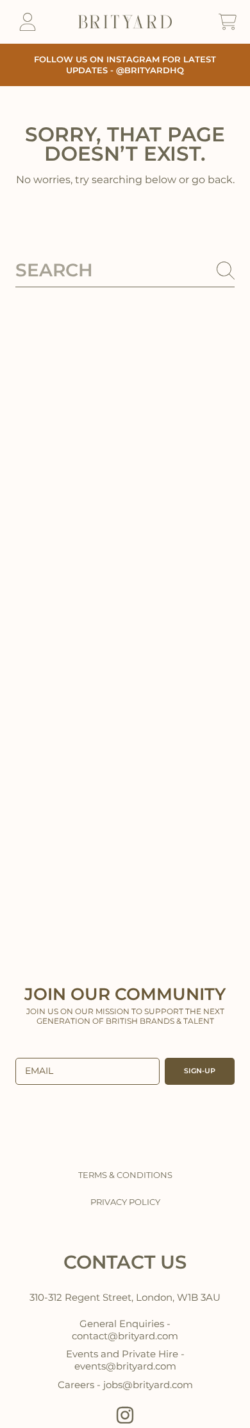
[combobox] (125, 270)
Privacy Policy (125, 1202)
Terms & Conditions (125, 1175)
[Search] (225, 270)
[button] (227, 22)
